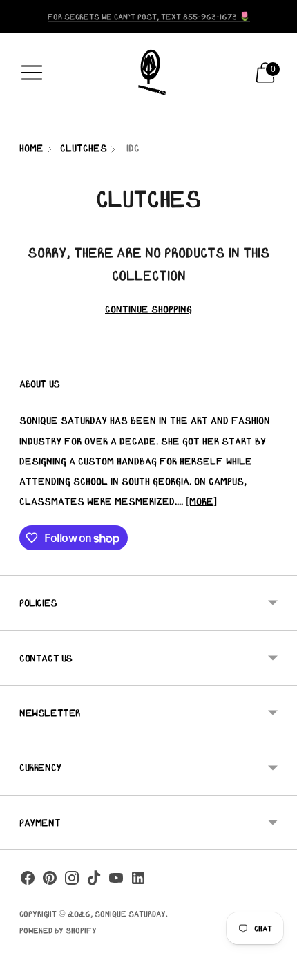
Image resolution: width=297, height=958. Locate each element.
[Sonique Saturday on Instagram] (72, 881)
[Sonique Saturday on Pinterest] (49, 881)
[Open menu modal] (31, 72)
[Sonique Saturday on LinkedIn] (138, 881)
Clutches (83, 147)
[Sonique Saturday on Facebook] (27, 881)
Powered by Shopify (58, 930)
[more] (201, 501)
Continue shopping (148, 308)
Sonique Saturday (130, 913)
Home (31, 147)
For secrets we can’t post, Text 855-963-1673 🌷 (149, 16)
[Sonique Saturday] (148, 72)
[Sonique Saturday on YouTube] (116, 881)
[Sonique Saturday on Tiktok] (94, 881)
